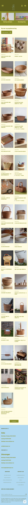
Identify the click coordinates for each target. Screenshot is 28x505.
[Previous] (3, 18)
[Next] (24, 18)
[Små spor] (13, 6)
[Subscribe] (26, 494)
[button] (25, 5)
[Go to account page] (22, 5)
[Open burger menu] (3, 5)
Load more (14, 421)
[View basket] (25, 5)
